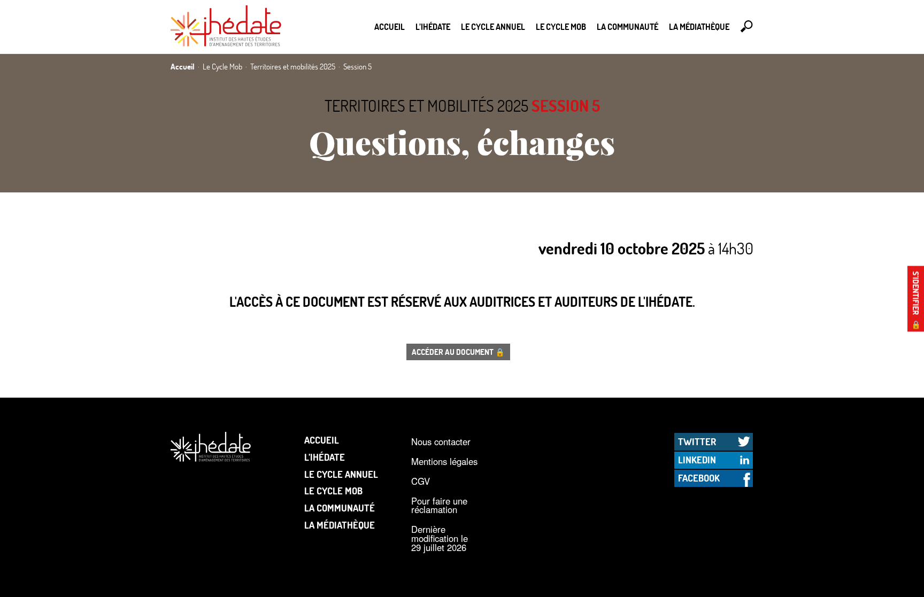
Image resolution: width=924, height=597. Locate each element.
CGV (420, 481)
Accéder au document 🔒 (458, 351)
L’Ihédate (432, 26)
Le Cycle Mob (561, 26)
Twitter (697, 441)
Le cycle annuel (493, 26)
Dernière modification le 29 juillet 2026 (439, 538)
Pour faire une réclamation (439, 505)
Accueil (389, 26)
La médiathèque (699, 26)
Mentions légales (444, 461)
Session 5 (566, 105)
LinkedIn (697, 459)
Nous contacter (441, 441)
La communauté (627, 26)
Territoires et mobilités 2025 (426, 105)
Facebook (699, 477)
